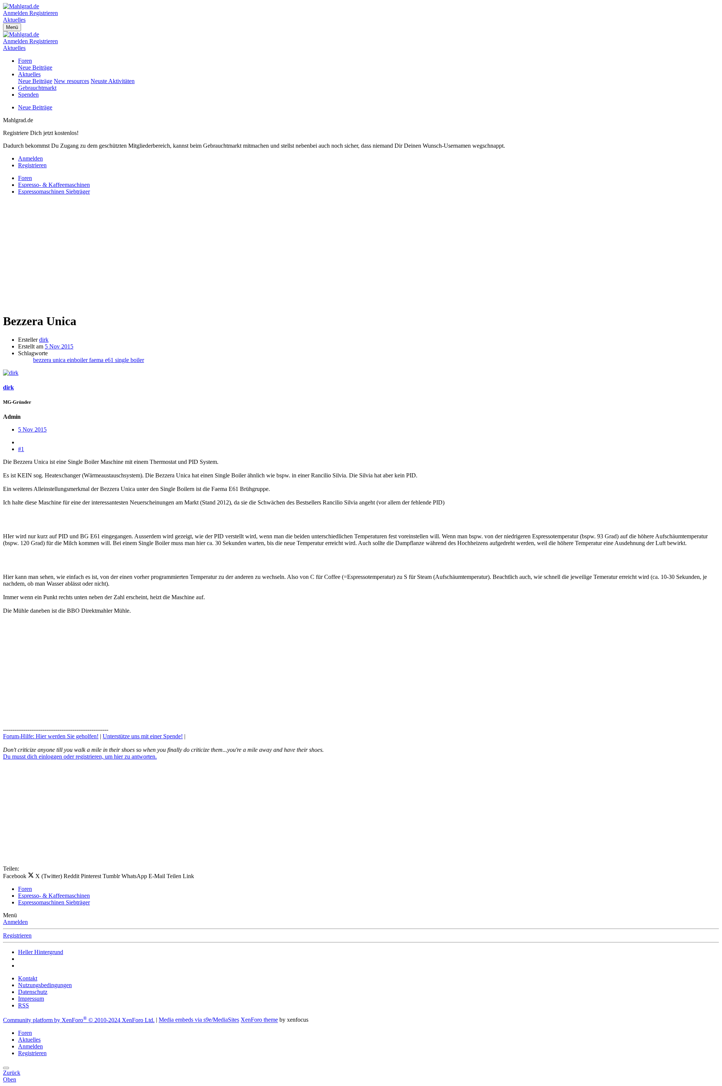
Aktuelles (29, 74)
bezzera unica (50, 360)
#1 (21, 449)
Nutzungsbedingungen (45, 985)
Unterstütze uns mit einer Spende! (143, 736)
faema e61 (102, 360)
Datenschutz (32, 992)
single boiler (129, 360)
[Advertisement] (228, 253)
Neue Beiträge (35, 67)
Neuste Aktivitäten (113, 81)
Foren (25, 61)
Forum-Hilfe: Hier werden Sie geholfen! (51, 736)
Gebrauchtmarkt (37, 88)
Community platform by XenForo (79, 1020)
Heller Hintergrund (40, 952)
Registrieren (17, 935)
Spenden (28, 94)
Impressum (31, 998)
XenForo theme (259, 1020)
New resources (71, 81)
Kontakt (27, 978)
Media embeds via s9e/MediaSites (199, 1020)
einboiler (78, 360)
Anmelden (15, 922)
